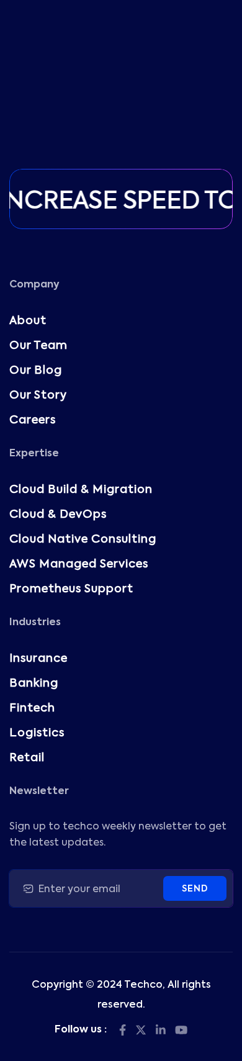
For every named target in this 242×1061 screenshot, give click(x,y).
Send (195, 889)
